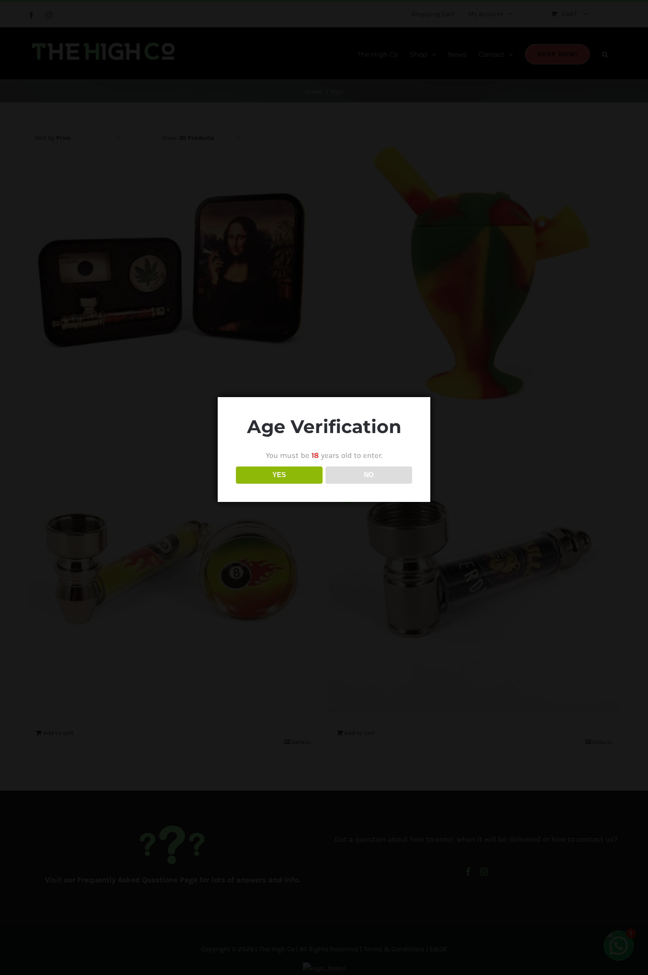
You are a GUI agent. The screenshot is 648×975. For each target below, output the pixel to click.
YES (279, 475)
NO (369, 475)
